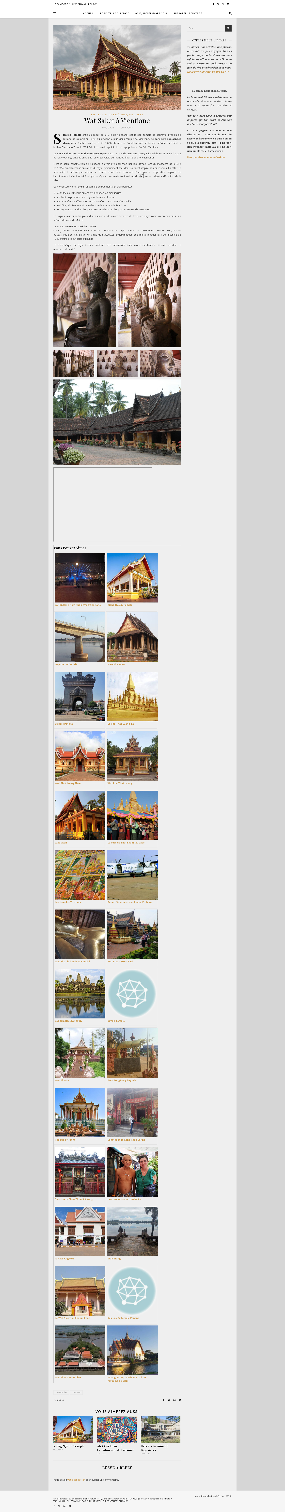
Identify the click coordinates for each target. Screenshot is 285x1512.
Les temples (61, 1392)
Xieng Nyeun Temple (68, 1446)
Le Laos (93, 4)
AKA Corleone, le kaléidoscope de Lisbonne (115, 1448)
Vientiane (136, 114)
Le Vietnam (79, 4)
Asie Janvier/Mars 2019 (151, 13)
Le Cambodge (61, 4)
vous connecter (76, 1479)
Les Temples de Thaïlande (109, 114)
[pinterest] (228, 4)
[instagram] (223, 4)
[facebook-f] (214, 4)
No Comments (124, 127)
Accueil (88, 13)
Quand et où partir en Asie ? (114, 1498)
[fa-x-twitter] (218, 4)
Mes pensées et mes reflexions (206, 157)
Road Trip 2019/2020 (114, 13)
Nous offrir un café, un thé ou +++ (208, 71)
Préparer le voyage (188, 13)
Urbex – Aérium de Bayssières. (154, 1448)
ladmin (61, 1400)
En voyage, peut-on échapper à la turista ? (151, 1498)
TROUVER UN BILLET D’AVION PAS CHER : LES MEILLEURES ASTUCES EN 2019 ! (90, 1501)
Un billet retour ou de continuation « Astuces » (76, 1498)
